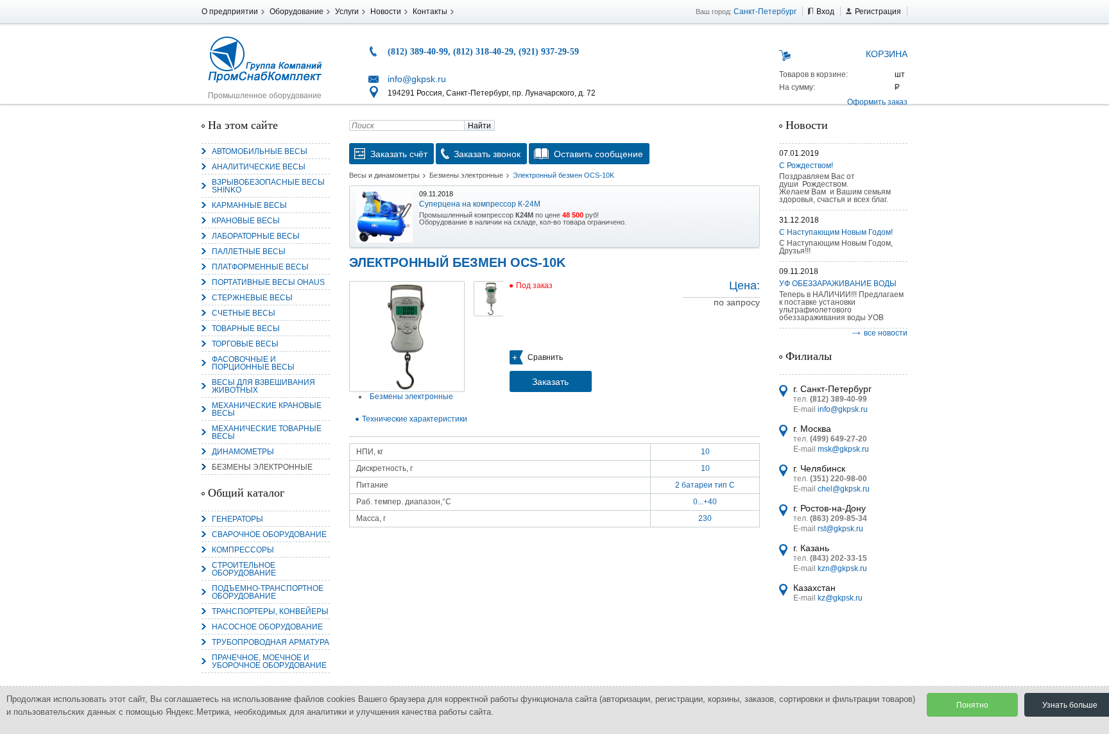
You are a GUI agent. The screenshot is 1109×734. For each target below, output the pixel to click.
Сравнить (545, 357)
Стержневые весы (252, 297)
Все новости (885, 333)
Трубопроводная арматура (270, 642)
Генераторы (237, 519)
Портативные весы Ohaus (268, 282)
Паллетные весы (249, 251)
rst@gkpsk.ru (840, 528)
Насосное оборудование (267, 626)
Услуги (347, 11)
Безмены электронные (262, 467)
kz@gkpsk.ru (840, 597)
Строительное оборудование (244, 569)
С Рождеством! (806, 165)
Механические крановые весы (267, 409)
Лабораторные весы (256, 236)
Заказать (550, 382)
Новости (385, 11)
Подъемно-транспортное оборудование (267, 592)
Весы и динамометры (384, 175)
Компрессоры (243, 549)
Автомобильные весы (259, 151)
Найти (479, 125)
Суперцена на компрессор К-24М (479, 204)
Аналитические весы (258, 166)
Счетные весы (243, 313)
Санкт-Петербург (765, 11)
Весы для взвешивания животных (263, 386)
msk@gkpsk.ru (843, 449)
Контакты (430, 11)
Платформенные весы (260, 266)
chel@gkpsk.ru (844, 488)
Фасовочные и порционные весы (253, 363)
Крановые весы (246, 220)
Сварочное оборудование (269, 534)
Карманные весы (249, 205)
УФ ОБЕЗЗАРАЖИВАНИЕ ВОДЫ (838, 283)
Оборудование (296, 11)
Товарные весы (246, 328)
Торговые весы (245, 343)
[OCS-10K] (407, 336)
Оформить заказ (877, 102)
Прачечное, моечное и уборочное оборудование (269, 661)
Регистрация (878, 11)
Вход (825, 11)
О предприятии (230, 11)
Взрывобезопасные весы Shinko (268, 186)
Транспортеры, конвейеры (270, 611)
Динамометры (243, 451)
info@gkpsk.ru (417, 79)
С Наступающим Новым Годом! (836, 232)
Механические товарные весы (267, 432)
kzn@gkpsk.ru (842, 568)
